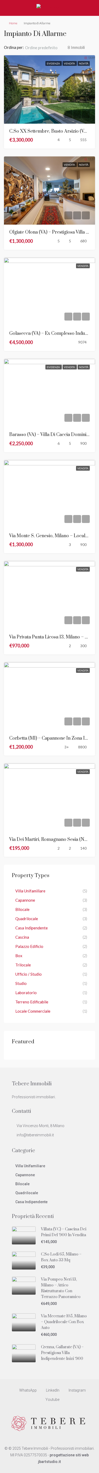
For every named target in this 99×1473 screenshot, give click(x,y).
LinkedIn (52, 1390)
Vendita (70, 63)
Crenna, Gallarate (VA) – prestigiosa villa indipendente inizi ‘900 (62, 1353)
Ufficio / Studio (28, 974)
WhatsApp (27, 1390)
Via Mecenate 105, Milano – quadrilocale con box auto (64, 1322)
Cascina (22, 937)
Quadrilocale (26, 918)
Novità (83, 63)
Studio (21, 983)
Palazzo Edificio (29, 946)
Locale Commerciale (32, 1011)
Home (13, 23)
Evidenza (53, 63)
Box (18, 955)
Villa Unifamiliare (30, 890)
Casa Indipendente (31, 927)
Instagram (77, 1390)
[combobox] (45, 47)
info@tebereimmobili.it (35, 1135)
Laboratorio (26, 992)
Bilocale (22, 909)
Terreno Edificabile (31, 1001)
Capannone (25, 900)
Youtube (52, 1399)
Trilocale (23, 964)
